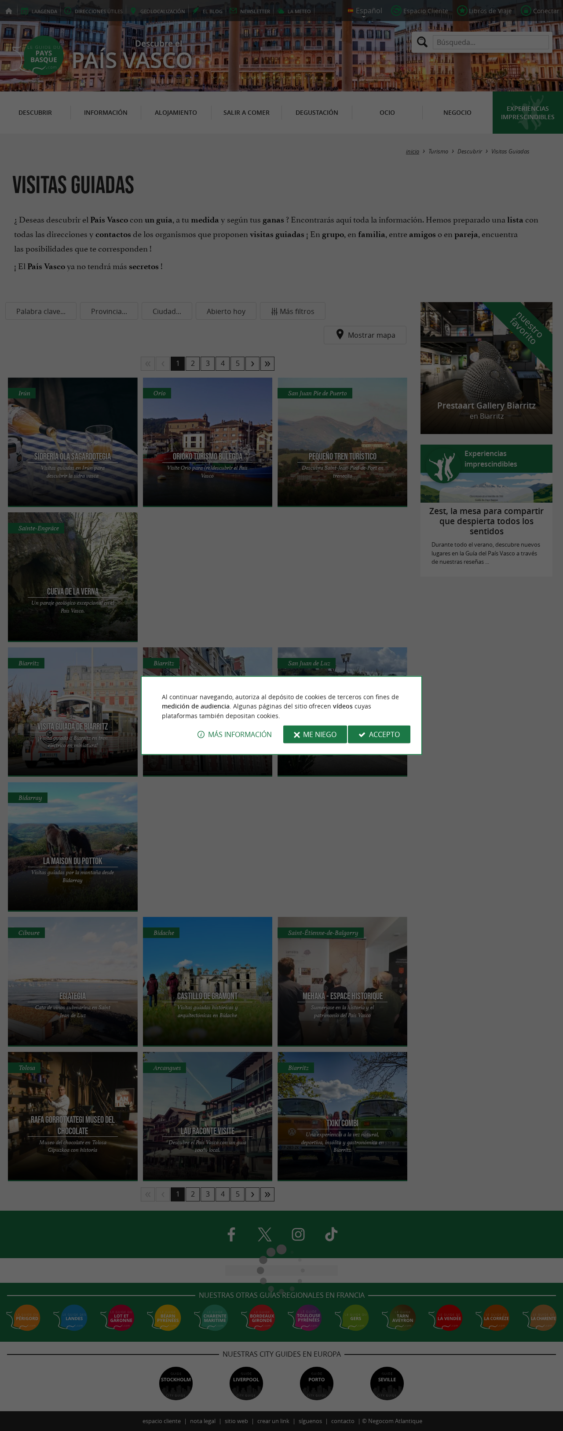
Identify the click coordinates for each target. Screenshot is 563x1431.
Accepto (384, 734)
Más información (240, 734)
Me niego (319, 734)
